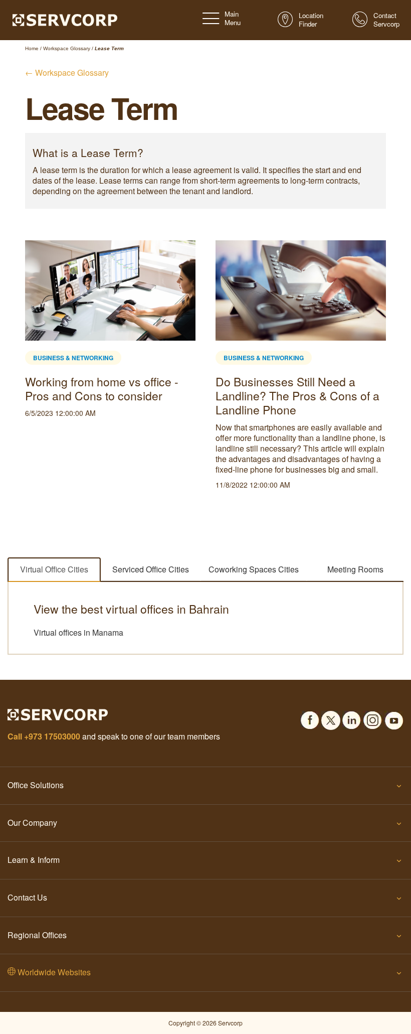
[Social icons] (309, 717)
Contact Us (27, 897)
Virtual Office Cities (54, 569)
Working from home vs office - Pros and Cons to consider (101, 388)
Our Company (32, 822)
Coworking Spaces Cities (254, 569)
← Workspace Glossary (67, 72)
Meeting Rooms (355, 569)
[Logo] (65, 19)
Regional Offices (37, 935)
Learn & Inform (34, 859)
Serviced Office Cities (150, 569)
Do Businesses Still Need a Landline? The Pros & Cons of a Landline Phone (297, 395)
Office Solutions (36, 785)
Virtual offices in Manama (78, 632)
